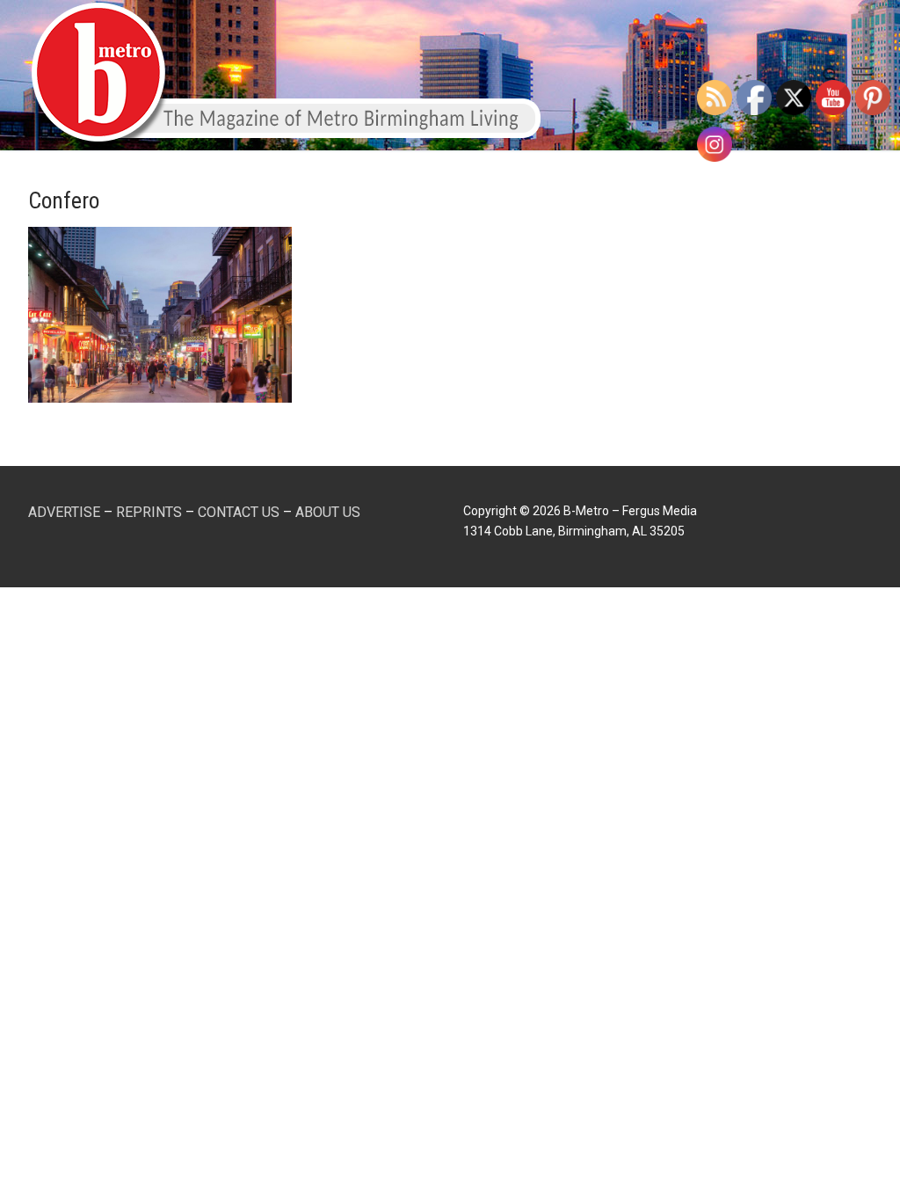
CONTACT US (238, 512)
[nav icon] (862, 75)
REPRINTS (149, 512)
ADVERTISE (64, 512)
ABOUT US (327, 512)
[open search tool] (830, 76)
